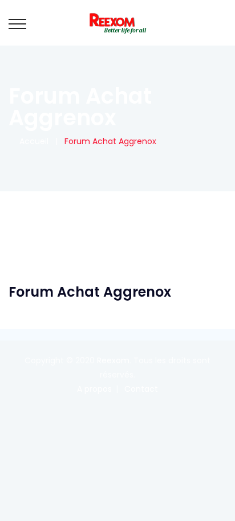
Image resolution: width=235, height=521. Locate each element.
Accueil (31, 141)
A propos (94, 389)
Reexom (113, 360)
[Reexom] (117, 22)
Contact (141, 389)
